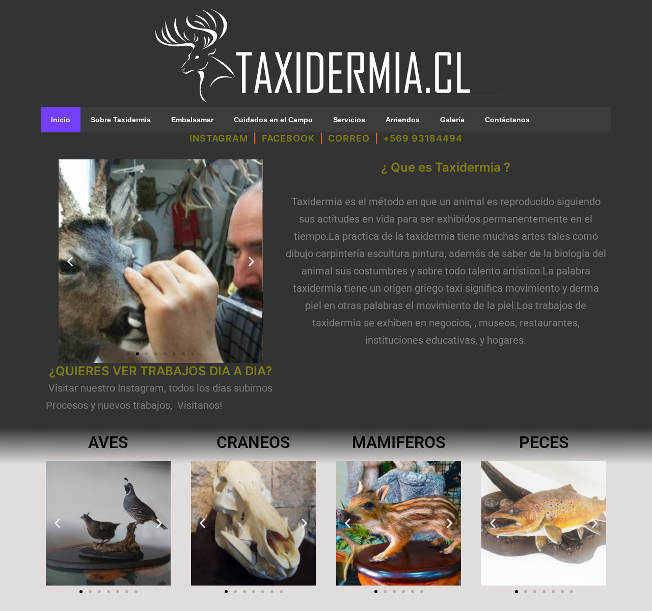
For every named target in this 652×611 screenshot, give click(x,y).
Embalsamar (192, 120)
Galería (452, 120)
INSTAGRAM (218, 138)
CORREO (348, 138)
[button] (70, 261)
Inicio (60, 120)
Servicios (349, 120)
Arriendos (403, 120)
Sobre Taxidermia (121, 120)
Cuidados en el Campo (273, 120)
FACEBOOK (288, 138)
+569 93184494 (423, 138)
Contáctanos (507, 120)
